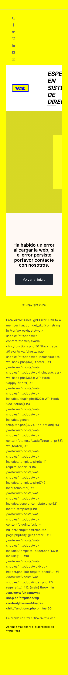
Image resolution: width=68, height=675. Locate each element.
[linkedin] (13, 45)
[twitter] (13, 31)
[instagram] (13, 38)
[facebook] (13, 24)
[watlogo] (20, 86)
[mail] (13, 59)
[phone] (13, 18)
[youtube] (13, 52)
